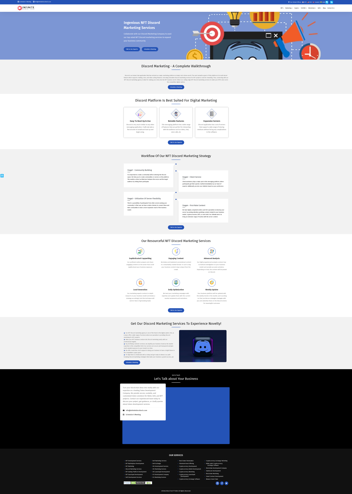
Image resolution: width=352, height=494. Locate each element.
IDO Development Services (160, 466)
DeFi (319, 8)
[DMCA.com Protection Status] (138, 482)
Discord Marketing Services (134, 469)
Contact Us (330, 8)
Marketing (288, 8)
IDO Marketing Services (159, 469)
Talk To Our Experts (176, 142)
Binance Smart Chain (212, 479)
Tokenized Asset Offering (186, 463)
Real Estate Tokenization (186, 461)
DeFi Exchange (156, 463)
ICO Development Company (160, 474)
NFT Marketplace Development (135, 463)
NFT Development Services (133, 461)
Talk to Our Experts (132, 49)
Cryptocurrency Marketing (187, 472)
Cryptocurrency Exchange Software (189, 479)
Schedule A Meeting (25, 2)
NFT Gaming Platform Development (136, 472)
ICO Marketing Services (159, 477)
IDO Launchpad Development (161, 472)
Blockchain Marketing (212, 473)
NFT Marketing (130, 466)
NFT (282, 8)
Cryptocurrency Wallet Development (190, 469)
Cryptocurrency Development (188, 466)
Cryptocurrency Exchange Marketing (216, 461)
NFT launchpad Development (134, 474)
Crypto (296, 8)
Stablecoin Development (213, 471)
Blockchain (311, 8)
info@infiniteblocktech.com (43, 2)
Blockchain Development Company (216, 468)
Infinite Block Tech (167, 491)
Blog (324, 8)
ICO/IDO (303, 8)
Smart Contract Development (214, 476)
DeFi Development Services (134, 477)
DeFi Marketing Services (159, 461)
